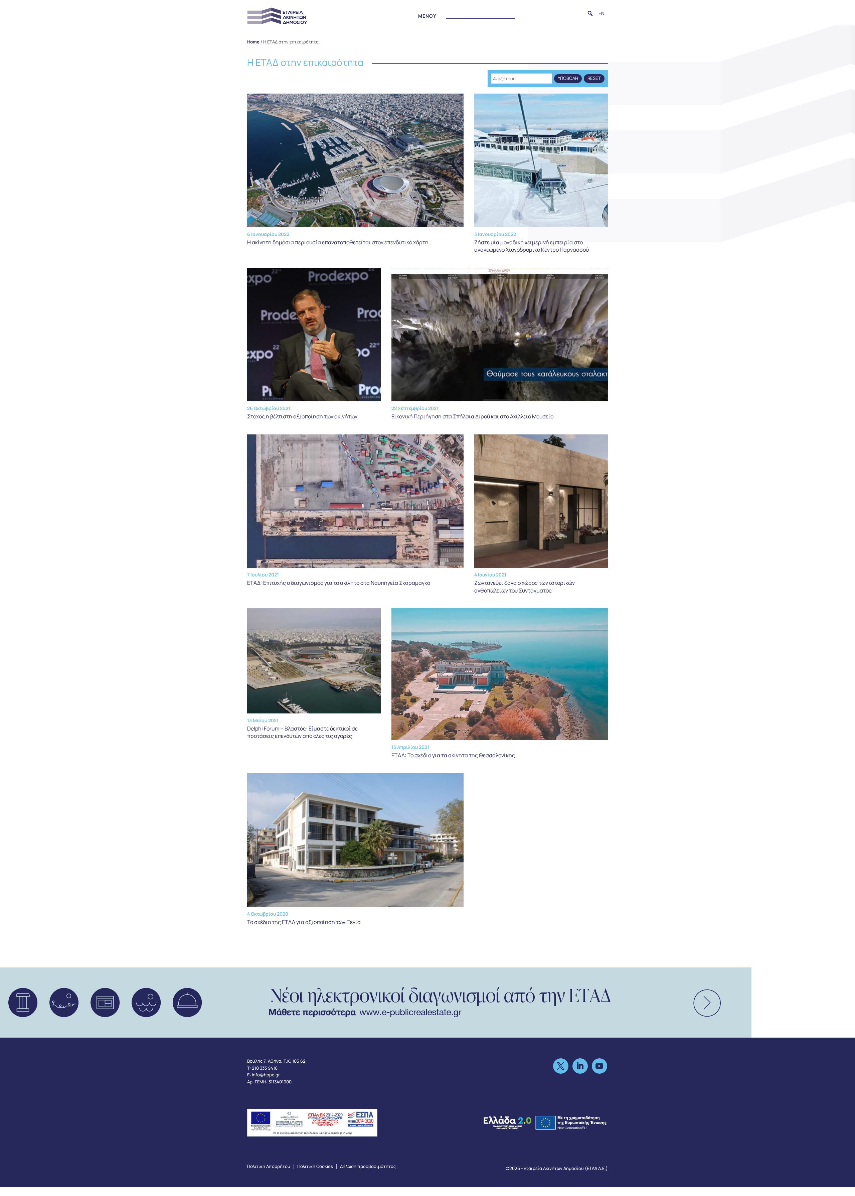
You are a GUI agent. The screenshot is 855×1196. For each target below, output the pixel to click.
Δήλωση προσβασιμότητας (368, 1166)
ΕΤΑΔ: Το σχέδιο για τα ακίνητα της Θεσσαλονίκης (453, 755)
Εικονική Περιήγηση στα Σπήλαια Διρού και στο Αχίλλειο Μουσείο (472, 416)
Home (253, 42)
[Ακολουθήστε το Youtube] (599, 1066)
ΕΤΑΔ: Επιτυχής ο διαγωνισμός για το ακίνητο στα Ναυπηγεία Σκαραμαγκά (339, 582)
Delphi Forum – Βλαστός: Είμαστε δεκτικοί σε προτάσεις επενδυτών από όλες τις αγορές (302, 732)
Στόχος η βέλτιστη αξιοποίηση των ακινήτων (302, 416)
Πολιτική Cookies (315, 1166)
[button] (590, 13)
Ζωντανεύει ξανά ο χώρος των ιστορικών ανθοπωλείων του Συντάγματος (524, 586)
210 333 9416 (265, 1068)
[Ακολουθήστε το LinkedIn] (580, 1066)
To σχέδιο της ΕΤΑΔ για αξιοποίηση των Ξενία (304, 922)
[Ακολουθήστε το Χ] (560, 1066)
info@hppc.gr (266, 1075)
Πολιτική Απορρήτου (268, 1166)
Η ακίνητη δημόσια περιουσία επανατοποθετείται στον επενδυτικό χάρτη (338, 242)
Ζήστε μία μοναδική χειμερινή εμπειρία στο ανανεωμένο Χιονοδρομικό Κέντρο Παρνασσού (531, 246)
